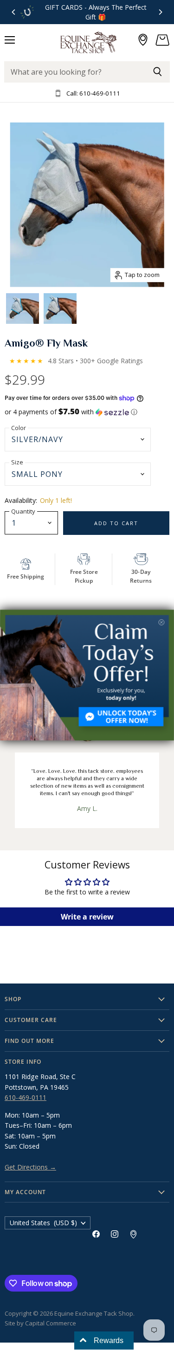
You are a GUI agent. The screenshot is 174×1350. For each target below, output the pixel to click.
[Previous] (14, 12)
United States (43, 1222)
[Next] (160, 12)
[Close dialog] (162, 622)
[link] (87, 675)
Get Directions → (30, 1167)
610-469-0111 (25, 1097)
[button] (87, 412)
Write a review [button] (87, 917)
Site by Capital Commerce (40, 1323)
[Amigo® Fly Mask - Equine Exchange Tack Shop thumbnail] (22, 307)
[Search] (157, 72)
